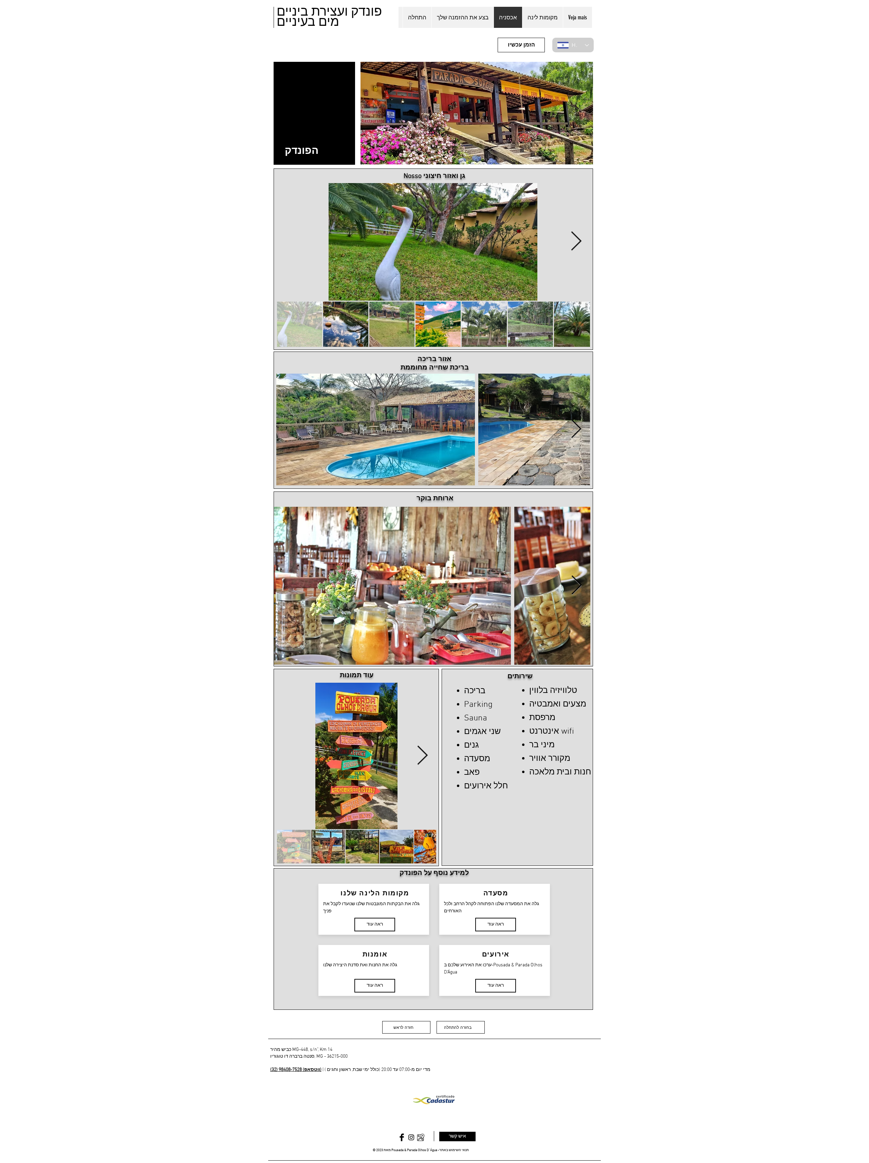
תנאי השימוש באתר (454, 1150)
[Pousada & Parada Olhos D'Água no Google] (421, 1137)
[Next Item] (576, 241)
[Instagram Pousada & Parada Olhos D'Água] (411, 1137)
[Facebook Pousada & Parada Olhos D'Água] (402, 1137)
